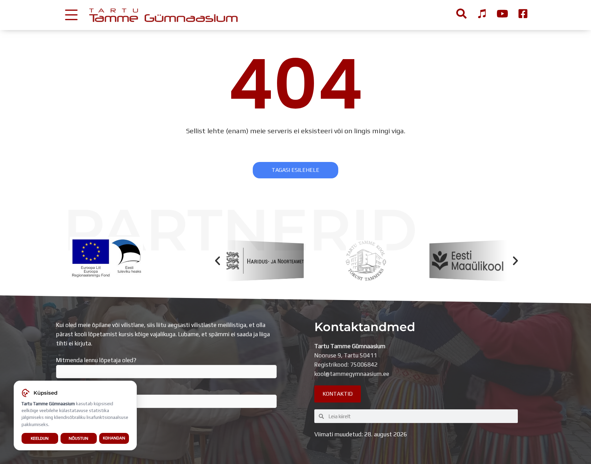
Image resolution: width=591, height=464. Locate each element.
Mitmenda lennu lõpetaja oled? (96, 360)
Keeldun (40, 438)
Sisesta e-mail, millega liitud (92, 389)
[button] (217, 261)
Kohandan (114, 438)
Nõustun (78, 438)
